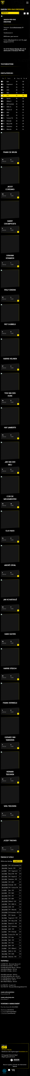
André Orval (10, 565)
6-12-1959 (4, 904)
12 (3, 112)
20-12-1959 (5, 909)
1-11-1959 (4, 890)
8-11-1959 (4, 893)
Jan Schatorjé (10, 599)
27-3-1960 (4, 940)
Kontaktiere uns (23, 1051)
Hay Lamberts (10, 427)
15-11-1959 (4, 896)
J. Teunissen (4, 1013)
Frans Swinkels (10, 703)
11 (3, 109)
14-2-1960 (4, 926)
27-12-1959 (4, 912)
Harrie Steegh (10, 668)
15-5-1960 (4, 954)
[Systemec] (4, 1073)
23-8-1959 (4, 865)
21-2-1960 (4, 929)
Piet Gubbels (10, 324)
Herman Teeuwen (14, 49)
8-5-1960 (4, 951)
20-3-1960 (4, 937)
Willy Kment (11, 40)
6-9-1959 (4, 871)
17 (3, 126)
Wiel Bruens (4, 1009)
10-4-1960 (4, 943)
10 (3, 107)
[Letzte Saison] (25, 14)
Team (8, 78)
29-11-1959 (4, 901)
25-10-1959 (5, 887)
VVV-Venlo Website (6, 1049)
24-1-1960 (4, 921)
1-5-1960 (4, 948)
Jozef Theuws (10, 840)
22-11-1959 (4, 898)
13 (3, 115)
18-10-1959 (5, 885)
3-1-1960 (4, 915)
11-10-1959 (4, 882)
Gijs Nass (10, 531)
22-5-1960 (4, 956)
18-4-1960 (4, 945)
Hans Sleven (10, 634)
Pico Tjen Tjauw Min (6, 1007)
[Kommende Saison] (28, 14)
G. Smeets (3, 1011)
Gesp (18, 78)
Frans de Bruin (10, 152)
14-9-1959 (4, 873)
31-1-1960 (4, 923)
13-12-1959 (4, 907)
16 (3, 123)
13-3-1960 (4, 934)
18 (3, 129)
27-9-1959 (4, 879)
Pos (3, 78)
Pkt (24, 78)
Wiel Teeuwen (10, 806)
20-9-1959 (4, 876)
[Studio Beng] (11, 1070)
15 (3, 121)
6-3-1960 (4, 932)
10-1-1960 (4, 918)
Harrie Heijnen (10, 359)
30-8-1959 (4, 868)
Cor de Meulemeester (15, 27)
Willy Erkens (10, 290)
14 (3, 118)
